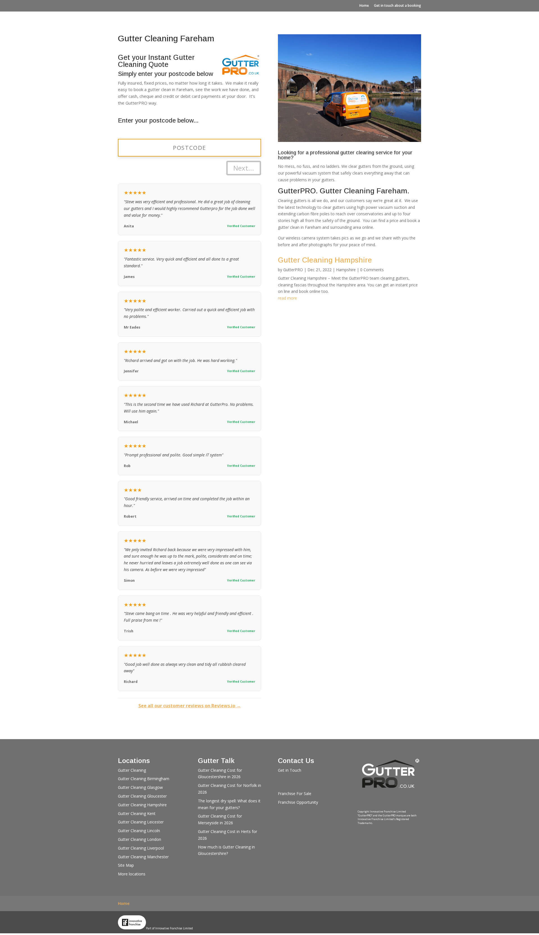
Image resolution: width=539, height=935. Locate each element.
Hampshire (346, 269)
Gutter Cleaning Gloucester (142, 796)
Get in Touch (289, 770)
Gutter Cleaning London (139, 839)
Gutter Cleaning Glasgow (140, 787)
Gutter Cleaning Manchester (143, 856)
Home (364, 5)
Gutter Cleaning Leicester (141, 822)
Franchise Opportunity (298, 802)
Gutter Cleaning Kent (137, 813)
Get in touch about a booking (397, 5)
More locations (131, 874)
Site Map (126, 865)
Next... (243, 168)
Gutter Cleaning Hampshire (325, 260)
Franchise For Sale (294, 793)
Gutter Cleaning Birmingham (143, 778)
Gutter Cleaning (132, 770)
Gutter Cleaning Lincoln (139, 830)
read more (287, 298)
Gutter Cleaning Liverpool (141, 848)
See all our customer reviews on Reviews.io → (189, 706)
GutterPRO (293, 269)
